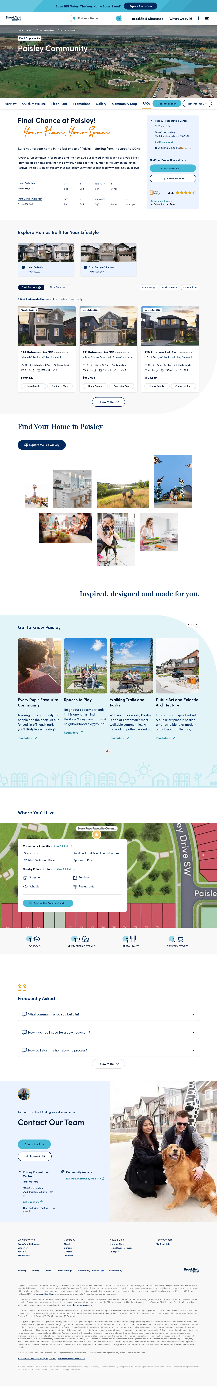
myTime (22, 1251)
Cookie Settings (64, 1270)
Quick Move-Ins (34, 103)
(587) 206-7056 (162, 126)
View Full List (61, 846)
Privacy (35, 1270)
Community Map (124, 103)
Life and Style (117, 1244)
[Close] (212, 6)
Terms (47, 1270)
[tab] (31, 287)
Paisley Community (53, 357)
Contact (68, 1251)
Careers (68, 1247)
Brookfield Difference (147, 18)
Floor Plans (59, 103)
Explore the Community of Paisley (83, 1178)
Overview (10, 103)
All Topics (115, 1251)
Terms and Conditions (44, 1293)
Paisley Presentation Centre (171, 120)
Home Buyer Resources (122, 1247)
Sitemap (22, 1270)
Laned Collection (31, 357)
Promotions (81, 103)
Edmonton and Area (45, 30)
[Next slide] (196, 625)
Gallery (101, 103)
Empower (23, 1247)
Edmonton (62, 30)
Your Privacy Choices (88, 1270)
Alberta (30, 30)
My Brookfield (163, 1244)
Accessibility (115, 1270)
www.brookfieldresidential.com (71, 1358)
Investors (68, 1255)
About (67, 1244)
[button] (47, 349)
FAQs (146, 103)
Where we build (181, 18)
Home (20, 30)
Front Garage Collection (97, 357)
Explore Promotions (140, 6)
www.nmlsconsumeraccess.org (79, 1305)
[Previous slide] (189, 625)
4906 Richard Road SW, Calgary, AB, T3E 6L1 (37, 1358)
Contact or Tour (60, 386)
